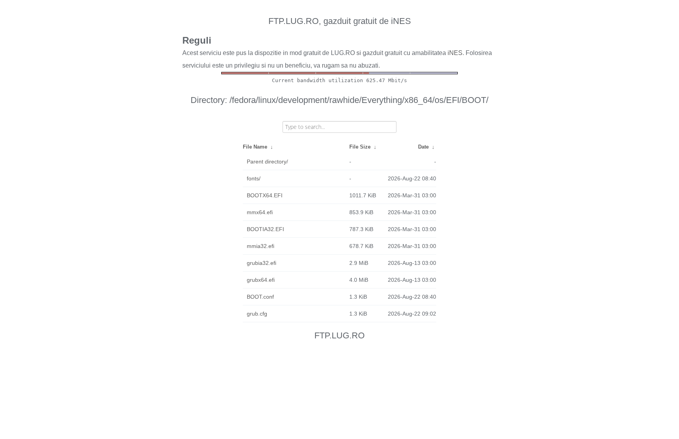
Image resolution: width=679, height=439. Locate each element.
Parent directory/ (267, 161)
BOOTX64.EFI (265, 195)
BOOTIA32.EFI (265, 229)
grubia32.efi (261, 263)
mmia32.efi (260, 246)
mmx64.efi (260, 212)
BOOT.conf (260, 297)
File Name (255, 147)
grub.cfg (257, 313)
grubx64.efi (261, 280)
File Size (360, 147)
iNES (455, 53)
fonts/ (254, 178)
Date (423, 147)
